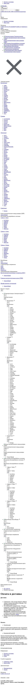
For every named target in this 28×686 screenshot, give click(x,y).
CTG (5, 148)
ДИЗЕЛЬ (6, 201)
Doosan (6, 152)
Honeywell (6, 124)
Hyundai (6, 99)
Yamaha (6, 108)
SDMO (5, 106)
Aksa (5, 139)
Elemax (5, 87)
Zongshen (6, 109)
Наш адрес (6, 3)
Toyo (5, 193)
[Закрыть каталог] (2, 290)
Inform (5, 224)
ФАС (5, 130)
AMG (5, 85)
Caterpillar (6, 145)
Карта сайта (7, 663)
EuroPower (6, 89)
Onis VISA (6, 184)
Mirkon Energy (7, 126)
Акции (5, 669)
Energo (5, 88)
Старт (5, 204)
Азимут (6, 197)
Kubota (5, 179)
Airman (5, 137)
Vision (5, 227)
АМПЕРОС (7, 110)
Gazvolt (6, 120)
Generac (6, 121)
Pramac (5, 105)
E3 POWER (7, 119)
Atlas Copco (7, 142)
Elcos (5, 153)
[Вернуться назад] (5, 295)
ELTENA (6, 220)
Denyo (5, 151)
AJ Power (6, 138)
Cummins (6, 149)
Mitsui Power (7, 102)
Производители (8, 668)
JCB (5, 176)
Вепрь (5, 112)
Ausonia (6, 144)
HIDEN (6, 223)
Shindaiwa (6, 191)
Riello (5, 226)
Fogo (5, 92)
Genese (5, 123)
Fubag (5, 94)
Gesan (5, 169)
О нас (5, 656)
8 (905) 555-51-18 (5, 26)
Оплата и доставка (9, 2)
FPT (5, 163)
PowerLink (6, 186)
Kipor (5, 101)
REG (5, 128)
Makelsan (6, 253)
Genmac (6, 95)
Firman (5, 91)
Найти (17, 10)
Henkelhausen (7, 172)
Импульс (6, 228)
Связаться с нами (8, 661)
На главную (7, 588)
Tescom (6, 256)
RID (5, 188)
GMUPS (6, 221)
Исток (5, 202)
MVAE (5, 183)
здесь (17, 614)
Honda (5, 98)
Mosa (5, 103)
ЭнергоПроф (7, 275)
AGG (5, 135)
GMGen (6, 96)
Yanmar (6, 195)
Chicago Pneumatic (8, 146)
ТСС (5, 113)
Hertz (5, 173)
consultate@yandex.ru (15, 26)
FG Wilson (6, 159)
